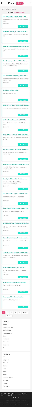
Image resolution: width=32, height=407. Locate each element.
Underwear (6, 345)
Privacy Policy (11, 394)
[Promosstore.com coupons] (16, 3)
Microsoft (5, 380)
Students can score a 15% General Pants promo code (15, 46)
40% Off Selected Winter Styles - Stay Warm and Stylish (14, 17)
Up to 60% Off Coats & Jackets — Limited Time (15, 238)
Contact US (9, 395)
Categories (8, 9)
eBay (4, 368)
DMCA (2, 395)
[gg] (15, 397)
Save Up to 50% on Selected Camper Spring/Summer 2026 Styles (14, 179)
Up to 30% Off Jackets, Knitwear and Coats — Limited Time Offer (16, 164)
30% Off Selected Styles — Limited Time (15, 193)
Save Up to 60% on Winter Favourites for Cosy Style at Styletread (15, 223)
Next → (25, 312)
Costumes (5, 339)
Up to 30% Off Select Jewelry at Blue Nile (15, 208)
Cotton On (5, 362)
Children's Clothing (8, 327)
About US (3, 394)
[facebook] (13, 397)
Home (3, 9)
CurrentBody (6, 386)
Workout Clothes (7, 342)
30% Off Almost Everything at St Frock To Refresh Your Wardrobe (15, 76)
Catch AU (5, 383)
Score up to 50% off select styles (13, 297)
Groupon (5, 365)
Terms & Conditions (22, 394)
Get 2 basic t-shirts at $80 (10, 90)
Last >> (9, 316)
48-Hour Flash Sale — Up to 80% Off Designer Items (14, 120)
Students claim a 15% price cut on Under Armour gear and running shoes (15, 253)
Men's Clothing (7, 330)
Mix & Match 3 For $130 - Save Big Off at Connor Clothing (15, 135)
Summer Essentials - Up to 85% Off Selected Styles (13, 267)
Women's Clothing (7, 333)
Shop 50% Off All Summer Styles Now (14, 282)
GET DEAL (23, 26)
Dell (4, 357)
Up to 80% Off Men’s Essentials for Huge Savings (15, 105)
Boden (4, 371)
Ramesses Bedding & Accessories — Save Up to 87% (14, 31)
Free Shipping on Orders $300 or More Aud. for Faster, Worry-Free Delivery (15, 61)
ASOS (4, 374)
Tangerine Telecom (8, 377)
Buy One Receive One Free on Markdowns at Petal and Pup (16, 149)
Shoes (4, 336)
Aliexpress (5, 360)
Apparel (5, 324)
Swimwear (5, 347)
